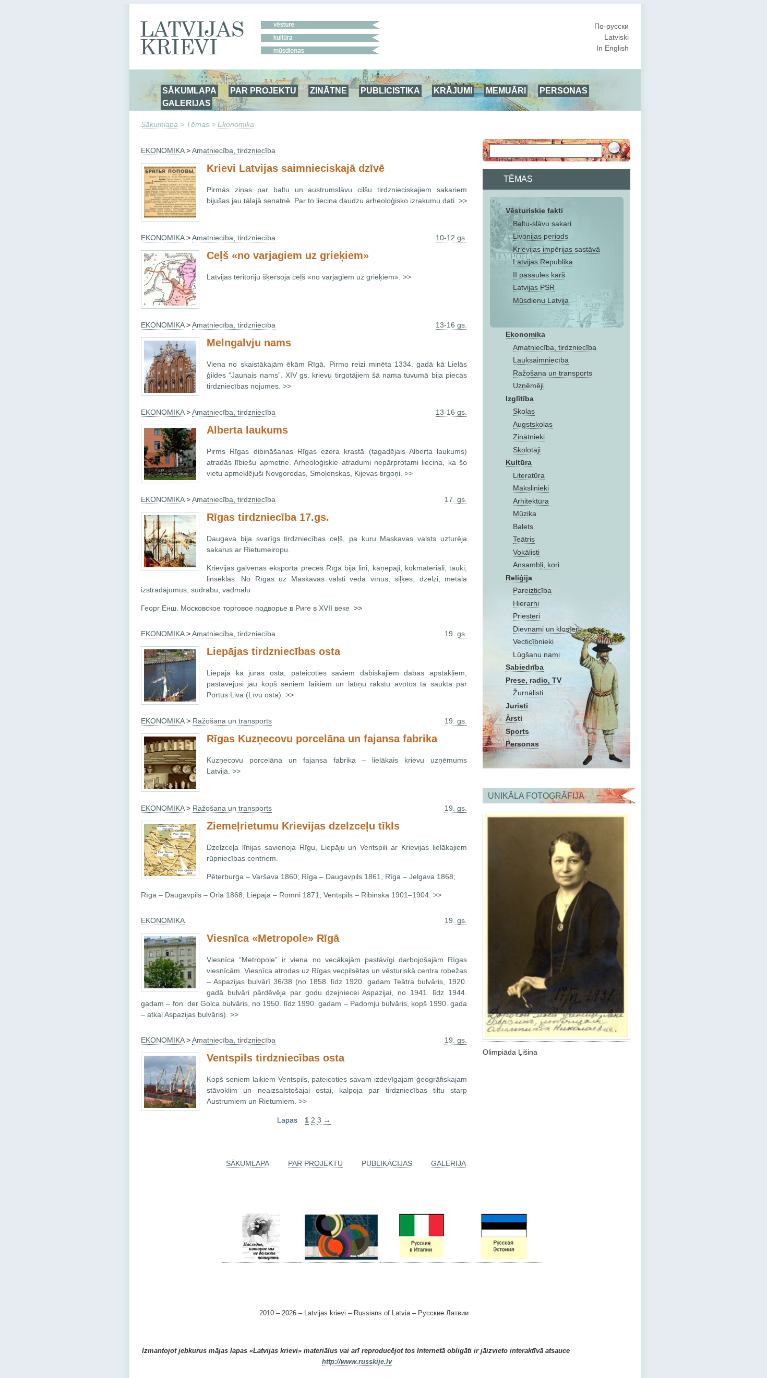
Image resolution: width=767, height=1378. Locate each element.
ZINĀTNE (328, 90)
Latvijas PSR (534, 287)
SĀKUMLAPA (189, 90)
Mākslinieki (531, 488)
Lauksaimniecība (541, 360)
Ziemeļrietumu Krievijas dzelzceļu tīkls (303, 826)
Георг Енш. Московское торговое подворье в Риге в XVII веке (246, 608)
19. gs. (456, 633)
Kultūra (519, 462)
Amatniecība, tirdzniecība (554, 347)
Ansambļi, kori (536, 564)
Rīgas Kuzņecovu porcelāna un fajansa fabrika (322, 738)
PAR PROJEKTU (263, 90)
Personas (522, 744)
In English (612, 48)
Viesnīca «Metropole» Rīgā (273, 938)
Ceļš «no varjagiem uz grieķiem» (288, 255)
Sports (517, 731)
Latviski (616, 37)
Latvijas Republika (543, 262)
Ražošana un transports (552, 373)
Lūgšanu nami (536, 654)
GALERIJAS (186, 103)
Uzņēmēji (528, 385)
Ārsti (514, 718)
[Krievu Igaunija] (503, 1258)
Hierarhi (526, 603)
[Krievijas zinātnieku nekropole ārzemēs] (261, 1258)
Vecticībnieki (533, 641)
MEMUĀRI (506, 90)
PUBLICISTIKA (390, 90)
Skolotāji (527, 450)
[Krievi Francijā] (462, 1258)
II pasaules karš (539, 275)
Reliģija (519, 578)
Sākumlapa (159, 124)
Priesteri (526, 616)
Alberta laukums (247, 430)
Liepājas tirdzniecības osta (273, 651)
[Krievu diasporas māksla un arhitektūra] (340, 1258)
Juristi (517, 706)
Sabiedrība (525, 667)
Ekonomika (236, 124)
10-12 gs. (451, 237)
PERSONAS (564, 90)
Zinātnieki (529, 437)
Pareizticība (532, 590)
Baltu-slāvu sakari (542, 223)
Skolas (524, 411)
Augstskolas (533, 424)
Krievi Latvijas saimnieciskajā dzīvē (296, 168)
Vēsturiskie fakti (534, 210)
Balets (523, 526)
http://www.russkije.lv (357, 1361)
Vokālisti (526, 552)
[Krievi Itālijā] (420, 1258)
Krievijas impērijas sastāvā (556, 249)
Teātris (524, 539)
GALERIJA (448, 1163)
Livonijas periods (540, 236)
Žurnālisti (528, 692)
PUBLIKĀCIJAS (387, 1163)
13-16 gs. (451, 325)
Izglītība (520, 398)
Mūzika (524, 513)
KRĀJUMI (453, 90)
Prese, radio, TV (533, 680)
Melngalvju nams (249, 342)
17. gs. (456, 499)
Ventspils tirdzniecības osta (275, 1058)
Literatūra (529, 475)
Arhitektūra (531, 501)
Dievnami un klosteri (546, 629)
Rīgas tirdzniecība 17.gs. (268, 517)
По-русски (611, 26)
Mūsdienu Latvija (541, 300)
